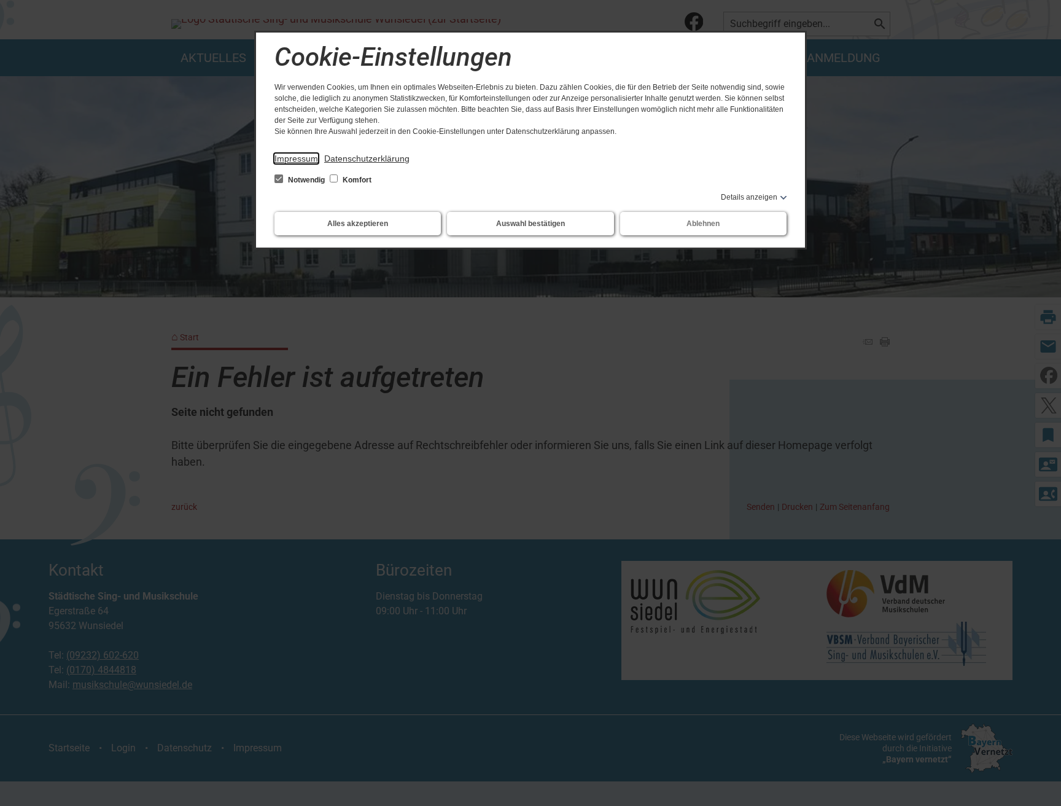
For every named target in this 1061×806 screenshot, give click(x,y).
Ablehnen (703, 223)
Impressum (296, 158)
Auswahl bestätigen (530, 223)
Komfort (356, 180)
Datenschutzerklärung (367, 158)
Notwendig (306, 180)
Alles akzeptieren (357, 223)
